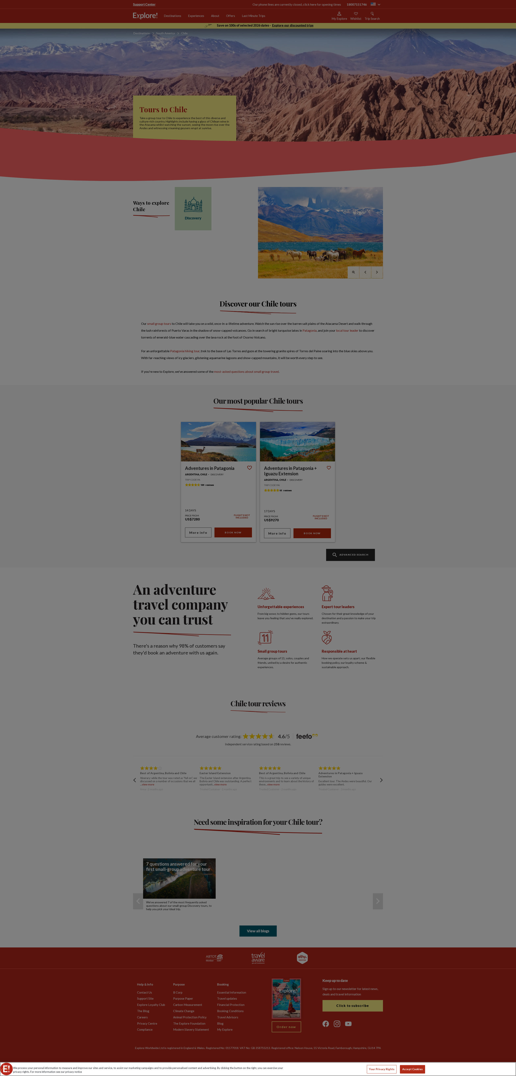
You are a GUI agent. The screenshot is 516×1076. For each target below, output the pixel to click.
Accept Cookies (412, 1069)
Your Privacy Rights (381, 1069)
